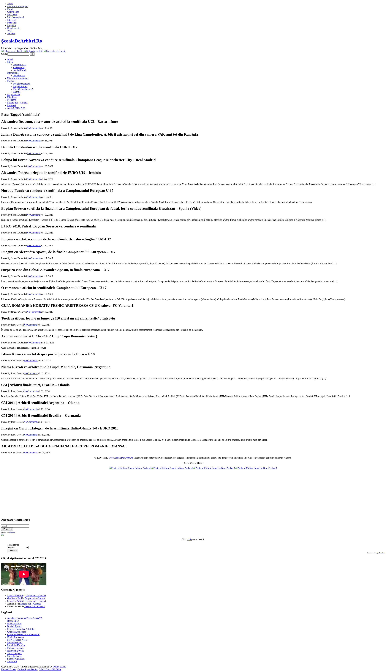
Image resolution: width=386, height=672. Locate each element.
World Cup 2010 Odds (50, 669)
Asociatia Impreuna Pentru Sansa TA (25, 618)
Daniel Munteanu (15, 637)
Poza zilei (11, 22)
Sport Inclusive (14, 656)
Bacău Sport (13, 621)
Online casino (59, 666)
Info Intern (12, 14)
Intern (10, 62)
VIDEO (11, 33)
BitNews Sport (14, 623)
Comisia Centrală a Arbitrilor (21, 629)
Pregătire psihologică (23, 89)
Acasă (10, 3)
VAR (9, 31)
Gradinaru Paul (14, 598)
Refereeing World (15, 650)
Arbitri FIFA (19, 75)
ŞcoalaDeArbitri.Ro (21, 41)
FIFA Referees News (17, 640)
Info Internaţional (15, 17)
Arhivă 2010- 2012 (16, 108)
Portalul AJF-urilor (16, 645)
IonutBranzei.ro (14, 642)
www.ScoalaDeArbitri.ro (121, 457)
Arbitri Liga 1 (19, 64)
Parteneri (11, 105)
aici (189, 539)
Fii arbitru (12, 97)
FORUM (11, 100)
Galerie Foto (13, 12)
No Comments (34, 128)
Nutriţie (17, 92)
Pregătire (11, 25)
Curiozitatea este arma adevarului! (23, 634)
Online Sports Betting (27, 669)
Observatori (18, 67)
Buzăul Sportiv (14, 626)
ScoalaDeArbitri (15, 595)
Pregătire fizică (20, 86)
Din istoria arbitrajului (17, 6)
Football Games (8, 669)
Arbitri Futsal (19, 70)
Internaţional (13, 73)
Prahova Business (15, 648)
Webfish (12, 532)
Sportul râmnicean (16, 659)
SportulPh (12, 661)
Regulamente (13, 28)
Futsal (10, 9)
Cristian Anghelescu (16, 631)
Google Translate (379, 553)
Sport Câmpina (14, 653)
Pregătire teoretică (21, 83)
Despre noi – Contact (17, 102)
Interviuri (11, 20)
